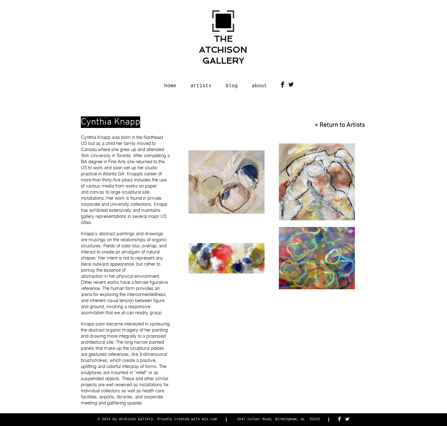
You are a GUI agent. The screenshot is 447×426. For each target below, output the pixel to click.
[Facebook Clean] (339, 419)
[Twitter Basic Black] (291, 84)
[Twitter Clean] (347, 419)
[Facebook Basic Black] (282, 84)
